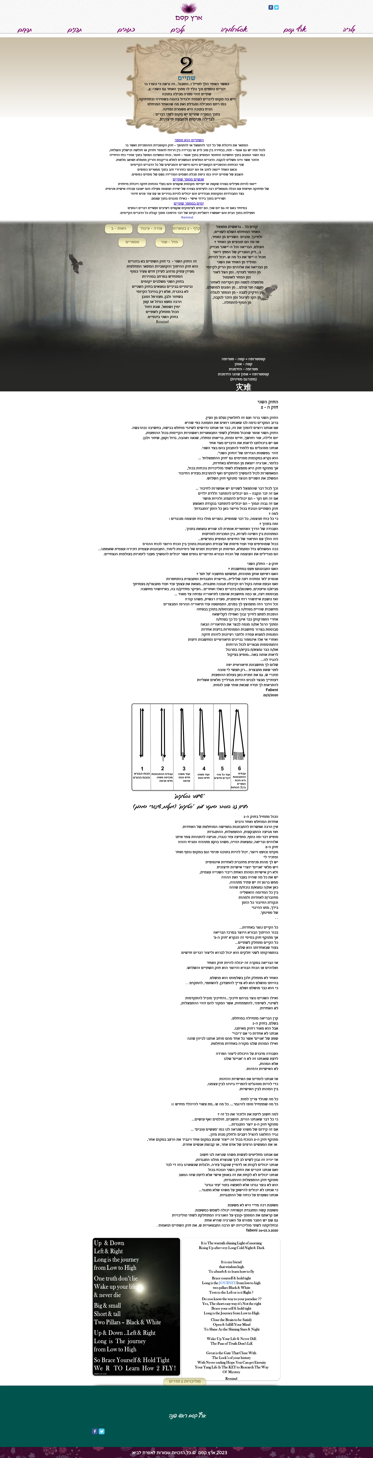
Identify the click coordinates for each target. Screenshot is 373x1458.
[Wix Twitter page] (276, 7)
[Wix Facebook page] (270, 7)
